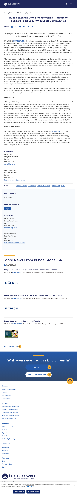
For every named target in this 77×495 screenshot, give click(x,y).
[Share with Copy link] (28, 26)
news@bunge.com (10, 164)
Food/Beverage (21, 186)
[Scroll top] (70, 381)
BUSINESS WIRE (18, 41)
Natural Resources (43, 186)
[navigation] (71, 4)
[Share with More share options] (32, 26)
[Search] (66, 4)
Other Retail (56, 186)
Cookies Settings (19, 491)
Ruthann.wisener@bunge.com (14, 180)
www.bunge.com (58, 131)
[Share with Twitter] (15, 26)
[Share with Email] (24, 26)
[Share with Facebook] (20, 26)
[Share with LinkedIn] (11, 26)
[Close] (74, 485)
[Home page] (12, 4)
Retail (63, 186)
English (7, 209)
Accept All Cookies (33, 491)
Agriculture (32, 186)
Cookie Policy (30, 486)
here (48, 93)
